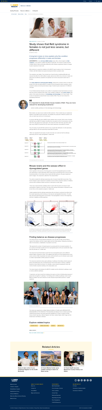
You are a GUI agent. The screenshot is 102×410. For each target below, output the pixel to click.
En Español (35, 11)
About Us (33, 386)
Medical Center (13, 384)
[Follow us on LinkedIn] (81, 380)
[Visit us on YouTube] (76, 380)
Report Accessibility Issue (45, 408)
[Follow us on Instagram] (87, 380)
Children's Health (34, 325)
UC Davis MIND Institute (46, 61)
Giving (84, 1)
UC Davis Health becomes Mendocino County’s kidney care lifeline (73, 369)
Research (53, 325)
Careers (90, 1)
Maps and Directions (35, 393)
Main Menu (4, 1)
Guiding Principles (14, 11)
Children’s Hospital (14, 386)
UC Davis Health (14, 14)
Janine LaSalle (66, 92)
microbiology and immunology (53, 94)
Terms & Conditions (30, 408)
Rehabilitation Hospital (15, 389)
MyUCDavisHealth (56, 386)
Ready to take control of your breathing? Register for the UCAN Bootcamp (27, 369)
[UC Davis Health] (14, 380)
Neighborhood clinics (14, 391)
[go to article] (28, 358)
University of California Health (79, 388)
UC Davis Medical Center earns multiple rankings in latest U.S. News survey (50, 369)
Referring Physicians (56, 395)
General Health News (44, 325)
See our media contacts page (36, 332)
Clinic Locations (55, 390)
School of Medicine (14, 393)
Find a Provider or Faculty (57, 388)
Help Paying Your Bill (56, 397)
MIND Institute (33, 41)
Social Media (33, 390)
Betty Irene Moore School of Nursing (18, 396)
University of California (77, 390)
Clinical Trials (54, 393)
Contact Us (33, 388)
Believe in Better (20, 14)
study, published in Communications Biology (41, 82)
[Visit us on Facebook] (78, 380)
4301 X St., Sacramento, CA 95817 (85, 408)
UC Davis (75, 386)
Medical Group (13, 398)
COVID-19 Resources (56, 402)
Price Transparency (56, 400)
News (26, 14)
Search (98, 1)
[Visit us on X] (84, 380)
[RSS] (90, 380)
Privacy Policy (36, 408)
